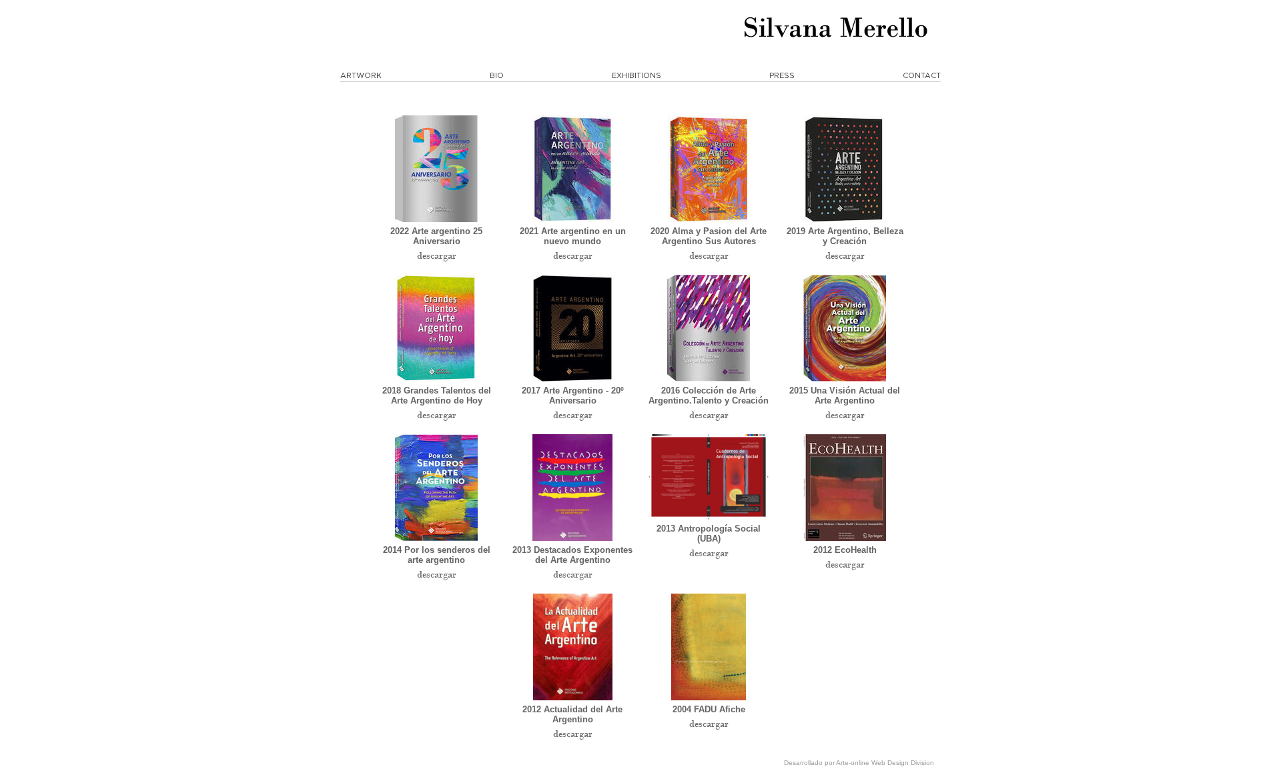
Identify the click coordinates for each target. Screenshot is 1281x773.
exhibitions (636, 75)
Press (782, 75)
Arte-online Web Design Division (885, 762)
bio (497, 75)
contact (922, 75)
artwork (361, 75)
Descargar (436, 255)
